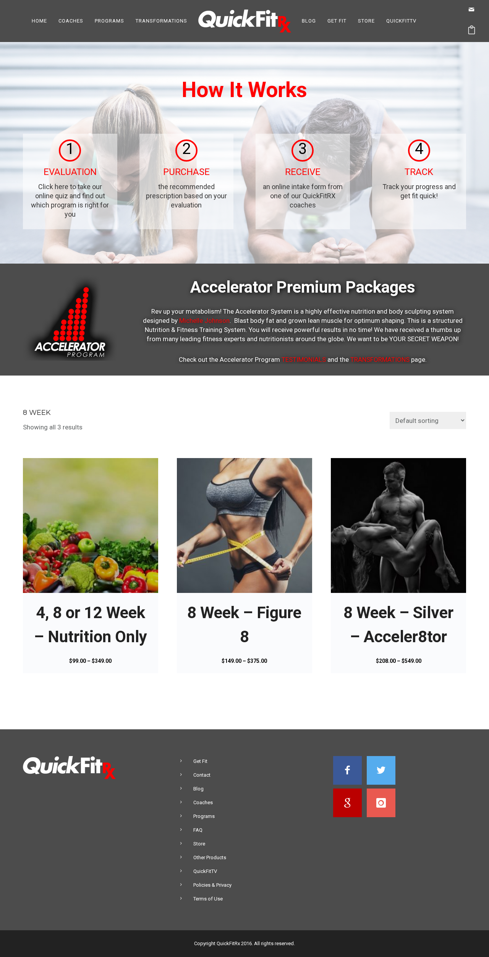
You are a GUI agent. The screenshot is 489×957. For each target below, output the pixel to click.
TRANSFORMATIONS (380, 359)
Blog (309, 21)
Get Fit (337, 21)
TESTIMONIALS (304, 359)
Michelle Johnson (204, 320)
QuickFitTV (401, 21)
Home (39, 21)
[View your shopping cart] (471, 31)
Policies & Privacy (212, 885)
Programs (109, 21)
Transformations (161, 21)
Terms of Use (208, 899)
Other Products (209, 857)
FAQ (197, 830)
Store (366, 21)
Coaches (70, 21)
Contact (201, 775)
